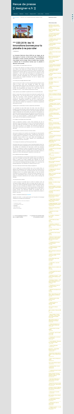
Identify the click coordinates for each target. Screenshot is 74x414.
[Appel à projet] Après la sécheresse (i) (55, 250)
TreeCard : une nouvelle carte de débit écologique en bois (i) (55, 174)
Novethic (29, 194)
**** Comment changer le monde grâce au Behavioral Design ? (55, 44)
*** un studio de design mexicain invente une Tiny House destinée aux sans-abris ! (54, 114)
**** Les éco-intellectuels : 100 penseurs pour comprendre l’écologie (55, 342)
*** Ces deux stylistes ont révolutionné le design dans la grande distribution (55, 65)
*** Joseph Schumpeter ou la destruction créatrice (53, 303)
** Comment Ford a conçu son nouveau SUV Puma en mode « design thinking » (55, 384)
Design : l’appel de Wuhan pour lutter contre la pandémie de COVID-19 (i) (54, 294)
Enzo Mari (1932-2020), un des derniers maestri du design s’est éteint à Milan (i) (55, 187)
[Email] (72, 15)
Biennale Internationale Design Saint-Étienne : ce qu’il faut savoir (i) (54, 57)
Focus (26, 13)
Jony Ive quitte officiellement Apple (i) (55, 362)
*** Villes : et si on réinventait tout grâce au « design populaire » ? (55, 158)
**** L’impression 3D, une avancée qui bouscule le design (54, 337)
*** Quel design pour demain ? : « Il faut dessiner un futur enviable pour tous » (55, 276)
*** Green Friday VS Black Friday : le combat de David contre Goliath (54, 379)
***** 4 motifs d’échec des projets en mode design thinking (54, 399)
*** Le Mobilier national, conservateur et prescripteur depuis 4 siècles (55, 39)
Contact (47, 13)
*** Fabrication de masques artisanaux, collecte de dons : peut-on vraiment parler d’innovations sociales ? (55, 237)
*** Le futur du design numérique (54, 229)
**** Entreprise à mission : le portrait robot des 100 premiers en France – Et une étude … (55, 104)
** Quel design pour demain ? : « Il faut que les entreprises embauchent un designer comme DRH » (55, 281)
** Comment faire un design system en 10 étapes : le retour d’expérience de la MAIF (55, 354)
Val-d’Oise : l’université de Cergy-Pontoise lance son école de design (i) (55, 123)
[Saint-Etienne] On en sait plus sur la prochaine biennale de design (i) (54, 195)
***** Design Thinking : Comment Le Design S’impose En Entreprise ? (54, 200)
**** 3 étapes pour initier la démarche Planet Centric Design (54, 170)
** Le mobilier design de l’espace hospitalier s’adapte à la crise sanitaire (55, 145)
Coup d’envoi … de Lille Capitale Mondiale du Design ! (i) (54, 349)
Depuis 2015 (33, 13)
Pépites (21, 13)
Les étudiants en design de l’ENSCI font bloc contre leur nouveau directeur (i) (55, 388)
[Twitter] (72, 19)
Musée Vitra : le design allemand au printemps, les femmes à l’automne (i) (55, 128)
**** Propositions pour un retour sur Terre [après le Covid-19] (54, 286)
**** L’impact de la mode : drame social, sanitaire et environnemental (55, 165)
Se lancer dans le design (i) (53, 90)
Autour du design (17, 210)
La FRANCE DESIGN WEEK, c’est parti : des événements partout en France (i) (55, 204)
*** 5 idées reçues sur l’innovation (54, 391)
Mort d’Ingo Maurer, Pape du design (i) (55, 395)
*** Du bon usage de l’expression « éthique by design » (54, 61)
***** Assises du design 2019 (53, 345)
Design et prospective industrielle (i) (54, 161)
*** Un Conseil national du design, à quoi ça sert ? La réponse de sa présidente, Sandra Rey (54, 34)
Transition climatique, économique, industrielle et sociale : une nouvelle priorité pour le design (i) (54, 374)
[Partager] (72, 21)
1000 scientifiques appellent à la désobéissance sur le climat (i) (54, 320)
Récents (16, 13)
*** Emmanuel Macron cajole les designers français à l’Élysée (54, 70)
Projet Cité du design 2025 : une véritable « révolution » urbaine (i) (54, 30)
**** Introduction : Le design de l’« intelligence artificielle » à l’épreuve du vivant (55, 225)
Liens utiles (40, 13)
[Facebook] (72, 17)
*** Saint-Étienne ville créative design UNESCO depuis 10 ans (54, 141)
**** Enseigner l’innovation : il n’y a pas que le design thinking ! (55, 407)
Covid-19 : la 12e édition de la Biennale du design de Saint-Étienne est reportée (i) (55, 94)
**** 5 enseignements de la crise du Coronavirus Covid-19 (54, 243)
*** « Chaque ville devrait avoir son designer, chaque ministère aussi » (54, 325)
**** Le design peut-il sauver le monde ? (55, 370)
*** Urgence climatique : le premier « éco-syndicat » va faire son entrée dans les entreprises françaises (54, 315)
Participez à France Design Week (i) (54, 207)
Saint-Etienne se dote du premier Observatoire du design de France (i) (54, 25)
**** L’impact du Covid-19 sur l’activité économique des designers (54, 247)
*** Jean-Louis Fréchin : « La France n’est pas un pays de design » (54, 109)
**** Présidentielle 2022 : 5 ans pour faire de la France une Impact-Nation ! (54, 48)
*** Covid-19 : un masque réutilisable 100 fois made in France (54, 255)
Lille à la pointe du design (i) (53, 306)
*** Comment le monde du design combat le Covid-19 (54, 299)
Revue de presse (16, 17)
